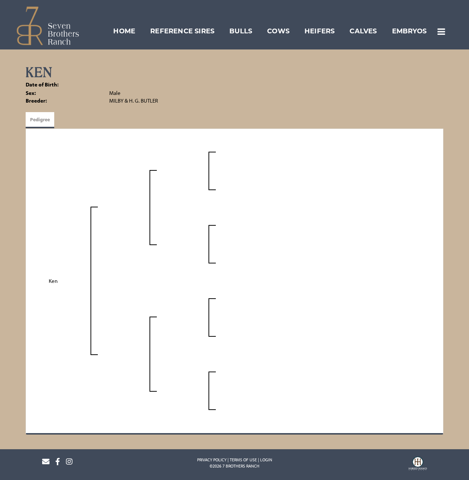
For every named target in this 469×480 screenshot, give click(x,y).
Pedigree (40, 119)
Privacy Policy (211, 459)
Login (266, 459)
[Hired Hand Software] (418, 465)
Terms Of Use (243, 459)
